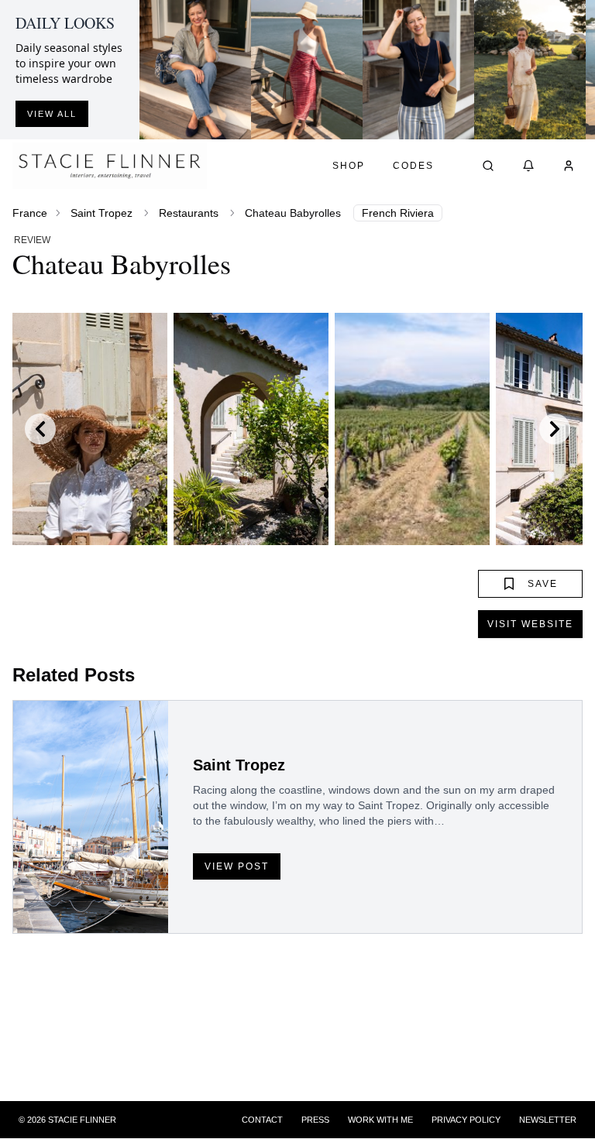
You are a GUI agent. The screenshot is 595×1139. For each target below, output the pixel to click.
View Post (237, 866)
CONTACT (262, 1119)
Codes (413, 165)
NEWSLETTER (547, 1119)
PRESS (315, 1119)
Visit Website (530, 624)
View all (52, 113)
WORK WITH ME (380, 1119)
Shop (348, 165)
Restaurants (188, 213)
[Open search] (488, 166)
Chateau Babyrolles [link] (293, 213)
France (29, 213)
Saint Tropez (101, 213)
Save (543, 583)
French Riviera (398, 213)
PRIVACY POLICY (466, 1119)
